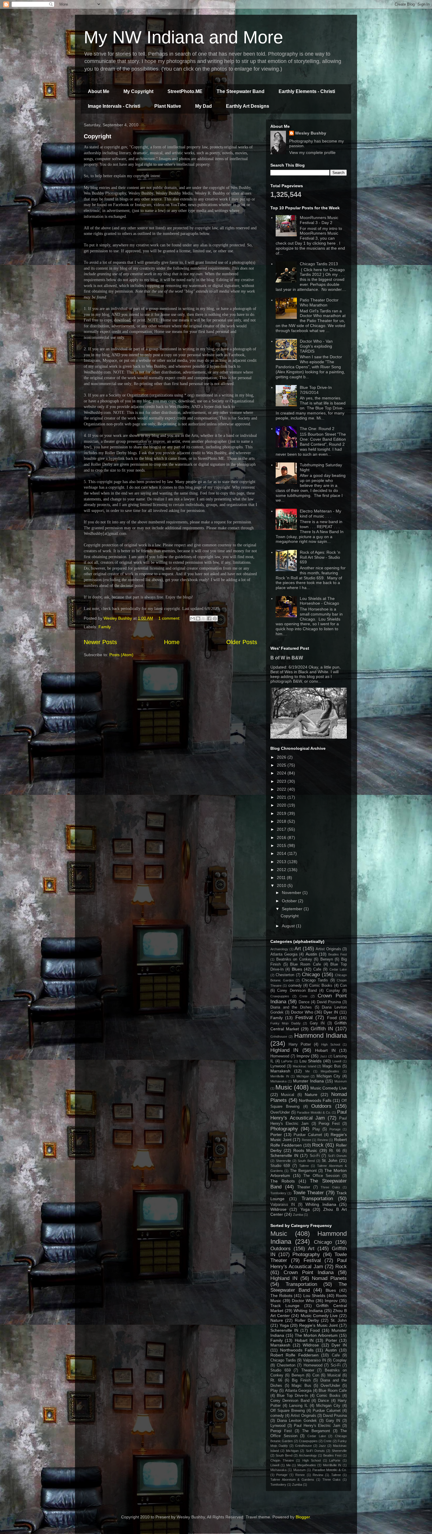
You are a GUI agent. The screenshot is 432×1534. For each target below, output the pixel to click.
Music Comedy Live (328, 1088)
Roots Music (305, 1150)
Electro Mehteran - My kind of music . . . (320, 513)
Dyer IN (331, 1012)
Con (343, 986)
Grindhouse (278, 1036)
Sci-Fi (315, 1156)
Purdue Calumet (308, 1135)
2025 (282, 765)
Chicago (311, 974)
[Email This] (192, 618)
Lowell (336, 1061)
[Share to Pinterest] (215, 618)
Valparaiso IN (282, 1205)
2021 (282, 797)
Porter (276, 1134)
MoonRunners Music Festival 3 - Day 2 (319, 220)
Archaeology (279, 949)
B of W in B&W (286, 657)
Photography (284, 1129)
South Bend (306, 1160)
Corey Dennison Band (297, 991)
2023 (282, 781)
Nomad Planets (329, 1278)
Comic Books (320, 986)
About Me (98, 91)
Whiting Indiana (320, 1204)
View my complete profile (312, 152)
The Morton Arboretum (316, 1335)
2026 (282, 757)
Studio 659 (280, 1166)
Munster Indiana (308, 1081)
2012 (282, 869)
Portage (335, 1129)
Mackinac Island (304, 1066)
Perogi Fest (329, 1124)
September (293, 908)
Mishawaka (278, 1081)
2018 (282, 821)
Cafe (317, 969)
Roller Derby (307, 1320)
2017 (282, 829)
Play (316, 1129)
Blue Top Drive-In (292, 1396)
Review (322, 1140)
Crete (303, 996)
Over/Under (280, 1112)
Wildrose (278, 1209)
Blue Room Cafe (305, 964)
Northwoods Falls (315, 1100)
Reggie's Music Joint (318, 1325)
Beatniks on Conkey (294, 959)
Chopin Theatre (282, 1460)
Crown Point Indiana (309, 1272)
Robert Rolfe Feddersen (294, 1355)
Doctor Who (302, 1012)
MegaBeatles (330, 1071)
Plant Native (167, 106)
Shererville (283, 1160)
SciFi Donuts (337, 1155)
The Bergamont (303, 1171)
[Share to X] (204, 618)
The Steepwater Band (240, 91)
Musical (287, 1095)
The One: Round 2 (317, 428)
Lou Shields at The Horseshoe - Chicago (319, 601)
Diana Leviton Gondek (297, 1421)
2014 (282, 853)
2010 (282, 885)
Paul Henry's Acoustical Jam (308, 1115)
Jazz (323, 1056)
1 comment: (170, 618)
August (289, 925)
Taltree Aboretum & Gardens (292, 1479)
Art (297, 948)
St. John (330, 1160)
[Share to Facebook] (209, 618)
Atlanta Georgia (283, 954)
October (290, 900)
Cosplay (333, 991)
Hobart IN (325, 1050)
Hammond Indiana (320, 1035)
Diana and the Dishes (291, 1007)
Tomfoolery (278, 1193)
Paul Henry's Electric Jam (317, 1426)
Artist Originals (328, 949)
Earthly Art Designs (247, 106)
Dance (304, 1002)
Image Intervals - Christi (114, 106)
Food (332, 1017)
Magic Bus (331, 1066)
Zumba (298, 1214)
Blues (297, 969)
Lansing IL (298, 1406)
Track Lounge (284, 1305)
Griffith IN (322, 1028)
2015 (282, 845)
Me (307, 1071)
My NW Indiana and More (183, 37)
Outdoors (321, 1106)
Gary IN (317, 1023)
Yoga (305, 1209)
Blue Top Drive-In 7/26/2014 (316, 390)
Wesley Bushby (310, 133)
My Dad (203, 106)
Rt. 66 (334, 1151)
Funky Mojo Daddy (285, 1023)
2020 (282, 805)
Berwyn (326, 959)
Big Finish (301, 1380)
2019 (282, 813)
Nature (311, 1094)
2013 (282, 861)
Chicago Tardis (315, 980)
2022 (282, 789)
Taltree (304, 1166)
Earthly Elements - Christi (307, 91)
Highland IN (284, 1050)
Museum (340, 1081)
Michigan (303, 1076)
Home (172, 642)
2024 (282, 773)
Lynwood (277, 1066)
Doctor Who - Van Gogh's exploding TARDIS (316, 346)
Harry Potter (300, 1044)
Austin (311, 954)
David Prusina (329, 1002)
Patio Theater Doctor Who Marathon (319, 302)
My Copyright (138, 91)
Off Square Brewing (287, 1411)
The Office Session (321, 1176)
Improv (303, 1056)
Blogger (303, 1517)
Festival (304, 1017)
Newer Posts (100, 642)
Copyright (97, 136)
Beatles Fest (337, 954)
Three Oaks (330, 1187)
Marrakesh (280, 1071)
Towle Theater (308, 1192)
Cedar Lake (338, 969)
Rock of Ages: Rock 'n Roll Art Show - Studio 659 (320, 557)
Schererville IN (284, 1155)
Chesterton (285, 975)
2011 (282, 877)
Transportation (317, 1198)
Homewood (279, 1056)
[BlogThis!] (198, 618)
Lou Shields (310, 1061)
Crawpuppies (279, 996)
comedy (295, 986)
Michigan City (329, 1076)
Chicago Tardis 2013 (319, 263)
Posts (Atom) (121, 654)
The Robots (282, 1181)
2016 (282, 837)
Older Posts (241, 642)
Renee (306, 1140)
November (292, 892)
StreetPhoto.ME (185, 91)
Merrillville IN (279, 1076)
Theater (303, 1187)
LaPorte (286, 1061)
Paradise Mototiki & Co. (314, 1112)
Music (283, 1087)
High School (330, 1044)
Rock (318, 1145)
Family (104, 626)
